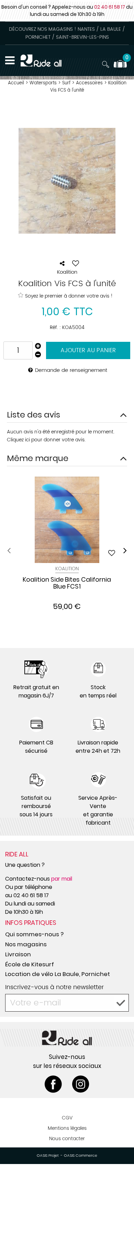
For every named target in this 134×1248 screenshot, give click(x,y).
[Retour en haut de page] (120, 1227)
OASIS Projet (48, 1155)
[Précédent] (9, 550)
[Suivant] (125, 550)
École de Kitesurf (29, 964)
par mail (61, 879)
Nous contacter (67, 1139)
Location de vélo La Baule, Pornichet (57, 974)
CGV (67, 1118)
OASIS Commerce (80, 1155)
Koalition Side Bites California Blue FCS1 (67, 583)
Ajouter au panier (88, 350)
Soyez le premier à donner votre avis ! (69, 296)
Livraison (18, 954)
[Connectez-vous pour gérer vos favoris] (75, 263)
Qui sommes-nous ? (34, 934)
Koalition (67, 569)
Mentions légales (67, 1128)
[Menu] (9, 60)
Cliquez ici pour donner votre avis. (46, 440)
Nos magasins (26, 944)
